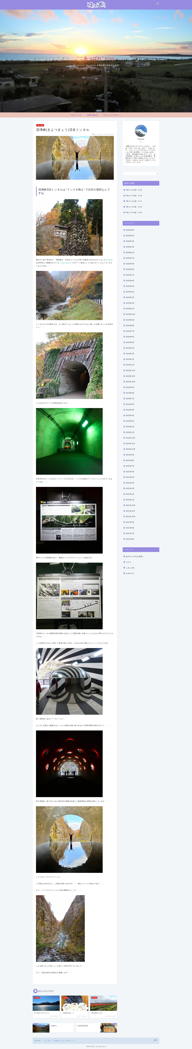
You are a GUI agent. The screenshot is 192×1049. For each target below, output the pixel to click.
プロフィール (76, 115)
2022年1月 (130, 500)
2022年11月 (130, 443)
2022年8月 (130, 460)
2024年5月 (130, 342)
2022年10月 (130, 449)
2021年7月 (130, 533)
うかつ (128, 562)
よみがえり (130, 573)
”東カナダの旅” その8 (134, 195)
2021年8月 (130, 528)
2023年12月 (130, 370)
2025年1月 (130, 309)
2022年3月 (130, 488)
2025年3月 (130, 297)
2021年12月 (130, 505)
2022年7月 (130, 466)
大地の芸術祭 (65, 263)
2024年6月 (130, 337)
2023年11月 (130, 376)
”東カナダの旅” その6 (134, 207)
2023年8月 (130, 393)
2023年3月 (130, 421)
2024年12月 (130, 314)
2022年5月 (130, 477)
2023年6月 (130, 404)
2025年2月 (130, 303)
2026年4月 (130, 247)
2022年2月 (130, 494)
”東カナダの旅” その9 (134, 190)
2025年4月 (130, 292)
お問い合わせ (92, 115)
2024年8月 (130, 325)
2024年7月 (130, 331)
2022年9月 (130, 455)
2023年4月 (130, 415)
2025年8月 (130, 269)
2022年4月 (130, 483)
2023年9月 (130, 387)
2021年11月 (130, 511)
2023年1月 (130, 432)
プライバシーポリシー (112, 115)
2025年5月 (130, 286)
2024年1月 (130, 365)
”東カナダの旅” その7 (134, 201)
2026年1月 (130, 258)
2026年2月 (130, 252)
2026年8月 (130, 230)
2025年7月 (130, 275)
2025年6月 (130, 281)
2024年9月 (130, 320)
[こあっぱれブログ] (96, 8)
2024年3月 (130, 354)
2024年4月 (130, 348)
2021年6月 (130, 539)
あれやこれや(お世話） (135, 556)
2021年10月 (130, 516)
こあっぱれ (40, 125)
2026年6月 (130, 236)
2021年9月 (130, 522)
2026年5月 (130, 241)
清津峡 (109, 260)
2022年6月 (130, 472)
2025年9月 (130, 264)
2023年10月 (130, 382)
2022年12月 (130, 438)
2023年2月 (130, 427)
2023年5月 (130, 410)
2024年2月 (130, 359)
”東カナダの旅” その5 (134, 212)
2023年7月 (130, 398)
